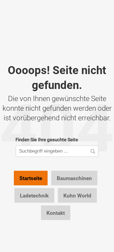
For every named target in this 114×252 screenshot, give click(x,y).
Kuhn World (77, 195)
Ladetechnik (34, 195)
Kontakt (55, 212)
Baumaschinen (74, 178)
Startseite (30, 178)
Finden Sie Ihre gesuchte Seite (46, 139)
